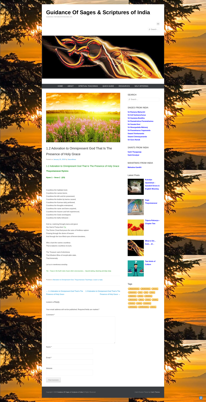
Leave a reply (98, 280)
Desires (155, 288)
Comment (50, 315)
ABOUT (71, 86)
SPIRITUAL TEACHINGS (88, 86)
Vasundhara (72, 159)
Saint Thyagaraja (134, 152)
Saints (139, 303)
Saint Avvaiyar (133, 155)
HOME (60, 86)
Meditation (148, 295)
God (146, 292)
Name (49, 347)
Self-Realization (144, 306)
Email (49, 358)
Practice (132, 303)
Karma (140, 295)
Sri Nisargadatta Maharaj (138, 127)
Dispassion (133, 292)
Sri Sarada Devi (134, 124)
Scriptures (147, 303)
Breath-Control (145, 288)
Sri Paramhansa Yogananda (139, 130)
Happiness (132, 295)
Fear (140, 292)
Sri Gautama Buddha (136, 118)
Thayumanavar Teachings (83, 280)
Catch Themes (155, 392)
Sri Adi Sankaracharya (137, 115)
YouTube (158, 24)
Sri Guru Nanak (134, 140)
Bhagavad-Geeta (134, 288)
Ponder (155, 299)
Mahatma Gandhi (134, 167)
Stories (153, 306)
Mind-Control (133, 299)
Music (141, 299)
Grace (152, 292)
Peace (148, 299)
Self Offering (141, 86)
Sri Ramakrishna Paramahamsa (140, 121)
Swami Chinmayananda (137, 137)
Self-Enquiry (133, 306)
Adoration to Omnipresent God (63, 280)
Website (49, 368)
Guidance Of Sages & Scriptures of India (98, 12)
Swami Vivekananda (136, 133)
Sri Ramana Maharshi (136, 112)
